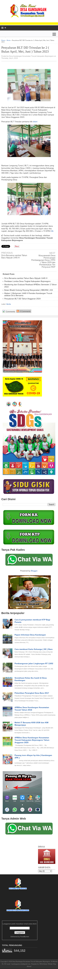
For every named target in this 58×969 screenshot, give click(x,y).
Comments (10, 312)
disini (35, 121)
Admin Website (47, 964)
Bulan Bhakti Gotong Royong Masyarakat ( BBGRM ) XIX (28, 290)
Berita (8, 40)
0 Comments (25, 311)
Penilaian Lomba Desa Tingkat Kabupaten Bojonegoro (27, 281)
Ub (52, 231)
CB (40, 964)
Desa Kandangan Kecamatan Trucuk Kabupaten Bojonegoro (31, 961)
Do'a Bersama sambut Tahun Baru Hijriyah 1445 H (14, 256)
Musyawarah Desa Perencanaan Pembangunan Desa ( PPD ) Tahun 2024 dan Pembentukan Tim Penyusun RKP (43, 261)
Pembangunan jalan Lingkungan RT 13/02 (34, 663)
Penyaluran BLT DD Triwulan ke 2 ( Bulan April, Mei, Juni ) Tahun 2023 (25, 49)
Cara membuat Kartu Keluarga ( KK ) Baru (34, 649)
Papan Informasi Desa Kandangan (30, 635)
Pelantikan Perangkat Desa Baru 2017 (32, 693)
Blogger (34, 571)
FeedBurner (24, 937)
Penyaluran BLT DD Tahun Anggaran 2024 (22, 299)
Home (3, 40)
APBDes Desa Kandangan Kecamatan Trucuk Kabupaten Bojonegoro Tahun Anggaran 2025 (32, 740)
